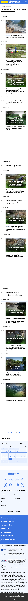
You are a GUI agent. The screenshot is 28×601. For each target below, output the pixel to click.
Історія (3, 498)
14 (17, 454)
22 (21, 456)
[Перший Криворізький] (15, 2)
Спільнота (17, 498)
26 (10, 459)
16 (24, 454)
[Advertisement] (14, 146)
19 (10, 456)
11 (6, 454)
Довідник (4, 505)
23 (24, 456)
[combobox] (8, 12)
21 (17, 456)
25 (6, 459)
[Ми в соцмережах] (5, 479)
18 (6, 456)
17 (3, 456)
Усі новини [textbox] (5, 13)
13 (14, 454)
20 (14, 456)
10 (3, 454)
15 (21, 454)
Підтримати (4, 2)
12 (10, 454)
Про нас (16, 495)
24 (3, 459)
